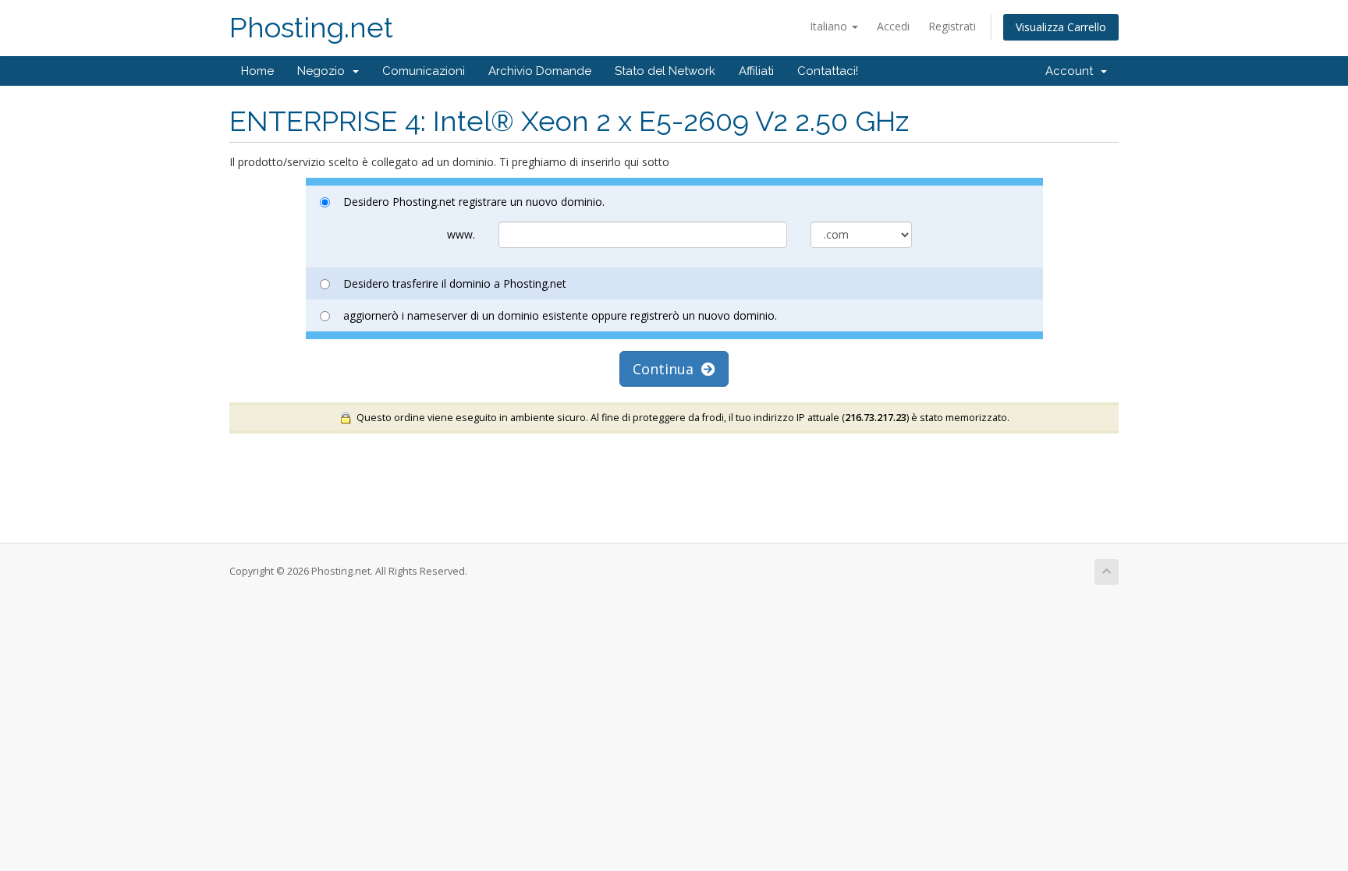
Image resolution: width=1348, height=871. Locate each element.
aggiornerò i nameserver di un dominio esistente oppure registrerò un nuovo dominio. (560, 315)
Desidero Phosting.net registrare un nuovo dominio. (474, 201)
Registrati (952, 26)
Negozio (324, 71)
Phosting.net (311, 27)
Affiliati (756, 71)
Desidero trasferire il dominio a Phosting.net (454, 283)
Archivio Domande (539, 71)
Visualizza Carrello (1061, 26)
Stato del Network (665, 71)
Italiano (830, 26)
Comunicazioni (423, 71)
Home (257, 71)
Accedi (893, 26)
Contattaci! (827, 71)
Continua (667, 368)
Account (1072, 71)
